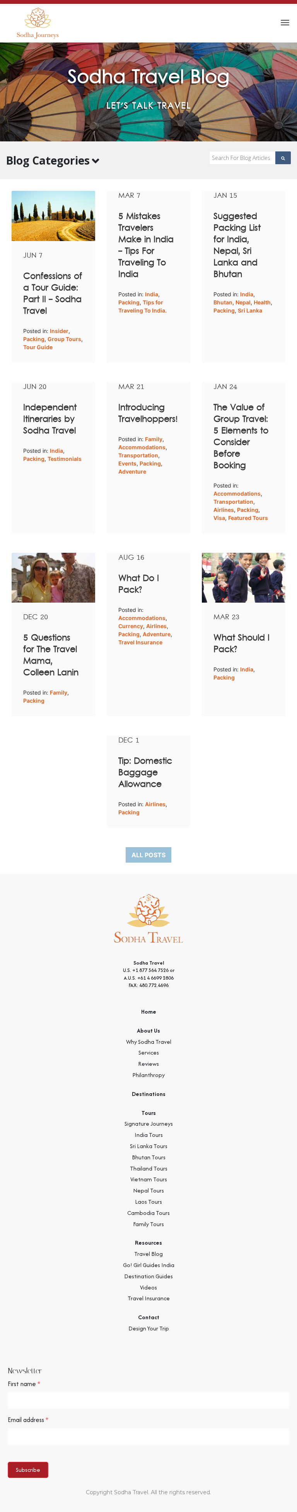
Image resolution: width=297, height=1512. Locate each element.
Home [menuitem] (148, 1011)
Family (153, 439)
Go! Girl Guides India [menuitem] (148, 1265)
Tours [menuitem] (149, 1113)
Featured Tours (248, 518)
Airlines (223, 509)
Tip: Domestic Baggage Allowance (145, 773)
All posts (148, 855)
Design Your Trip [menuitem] (148, 1328)
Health (262, 302)
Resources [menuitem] (148, 1242)
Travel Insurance (140, 642)
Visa (219, 518)
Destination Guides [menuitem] (148, 1276)
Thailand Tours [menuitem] (148, 1168)
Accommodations (142, 447)
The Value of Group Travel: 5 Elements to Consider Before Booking (240, 437)
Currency (130, 626)
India (151, 294)
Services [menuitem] (148, 1052)
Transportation (138, 455)
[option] (148, 91)
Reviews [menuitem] (148, 1064)
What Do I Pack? (138, 584)
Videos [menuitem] (148, 1287)
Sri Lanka (250, 310)
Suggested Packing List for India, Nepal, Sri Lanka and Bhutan (237, 245)
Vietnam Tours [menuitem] (148, 1179)
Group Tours (64, 339)
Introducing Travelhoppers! (148, 413)
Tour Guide (38, 347)
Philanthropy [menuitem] (148, 1075)
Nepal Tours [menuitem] (148, 1190)
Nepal (243, 302)
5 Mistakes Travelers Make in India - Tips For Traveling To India (146, 245)
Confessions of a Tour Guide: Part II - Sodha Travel (52, 294)
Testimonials (65, 458)
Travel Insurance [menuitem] (149, 1298)
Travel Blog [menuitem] (148, 1254)
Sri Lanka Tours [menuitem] (148, 1146)
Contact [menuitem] (148, 1317)
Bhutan (222, 302)
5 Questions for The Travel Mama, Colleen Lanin (51, 655)
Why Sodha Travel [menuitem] (148, 1042)
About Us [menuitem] (148, 1030)
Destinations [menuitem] (149, 1094)
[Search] (283, 158)
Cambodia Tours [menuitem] (148, 1213)
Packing (33, 339)
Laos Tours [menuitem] (148, 1202)
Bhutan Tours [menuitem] (149, 1157)
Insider (59, 331)
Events (127, 463)
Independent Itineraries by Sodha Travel (50, 419)
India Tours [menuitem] (149, 1135)
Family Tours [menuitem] (148, 1224)
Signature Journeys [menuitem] (149, 1124)
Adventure (132, 471)
